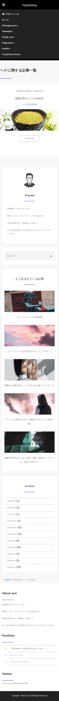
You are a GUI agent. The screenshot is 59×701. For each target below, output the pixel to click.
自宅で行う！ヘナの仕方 (29, 98)
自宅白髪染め (31, 104)
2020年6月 (11, 561)
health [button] (5, 48)
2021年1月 (11, 514)
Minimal (23, 696)
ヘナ (23, 104)
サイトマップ (15, 655)
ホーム (5, 20)
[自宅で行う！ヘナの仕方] (29, 120)
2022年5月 (11, 508)
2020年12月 (12, 521)
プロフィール (12, 14)
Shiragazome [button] (9, 25)
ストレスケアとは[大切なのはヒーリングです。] (29, 351)
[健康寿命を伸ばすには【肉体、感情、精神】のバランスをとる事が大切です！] (29, 442)
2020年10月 (12, 534)
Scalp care (8, 37)
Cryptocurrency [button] (11, 54)
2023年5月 (11, 501)
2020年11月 (12, 528)
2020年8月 (11, 547)
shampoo (7, 31)
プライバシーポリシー (18, 662)
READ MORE (29, 138)
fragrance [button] (7, 43)
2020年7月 (11, 554)
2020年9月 (11, 541)
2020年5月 (11, 567)
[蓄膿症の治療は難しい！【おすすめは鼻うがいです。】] (29, 370)
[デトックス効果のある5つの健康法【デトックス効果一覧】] (29, 404)
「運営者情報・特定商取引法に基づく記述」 (27, 649)
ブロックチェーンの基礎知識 (29, 317)
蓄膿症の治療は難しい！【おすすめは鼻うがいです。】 (29, 385)
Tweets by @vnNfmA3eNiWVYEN (15, 683)
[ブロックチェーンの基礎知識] (29, 301)
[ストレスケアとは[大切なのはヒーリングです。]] (29, 335)
